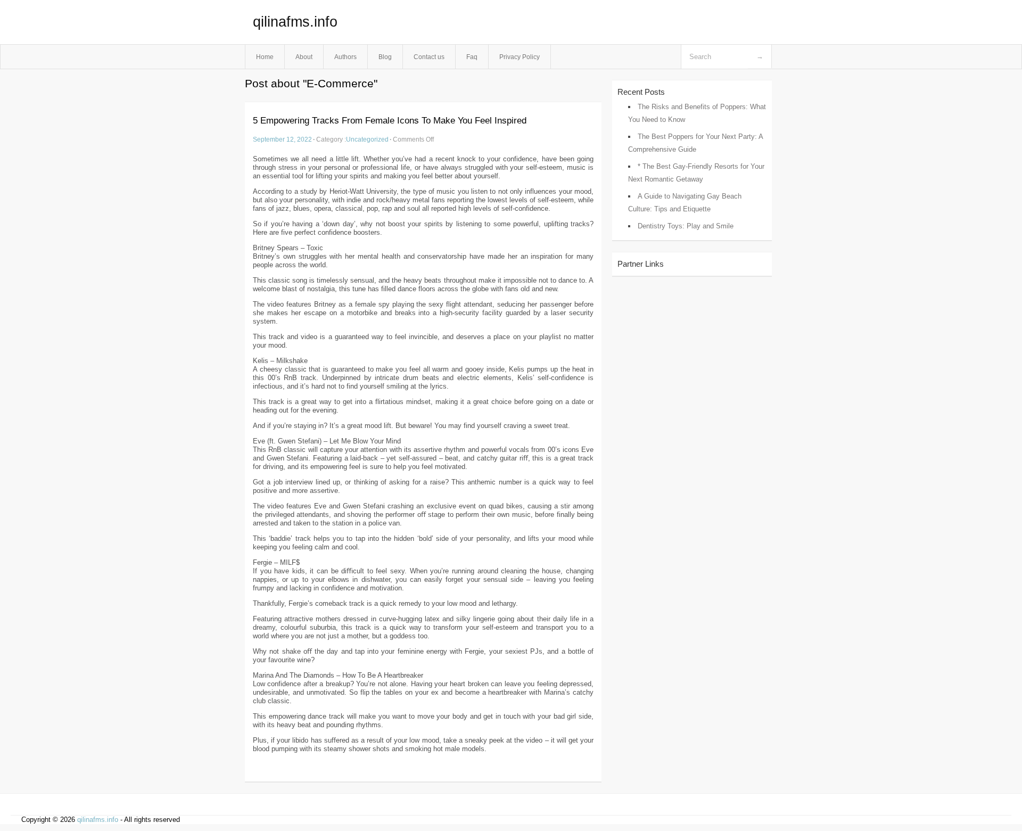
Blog (385, 56)
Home (265, 56)
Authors (345, 56)
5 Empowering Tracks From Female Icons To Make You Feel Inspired (389, 121)
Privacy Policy (519, 56)
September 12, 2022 (282, 139)
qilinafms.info (295, 22)
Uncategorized (367, 139)
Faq (471, 56)
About (303, 56)
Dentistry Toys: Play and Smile (685, 226)
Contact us (429, 56)
